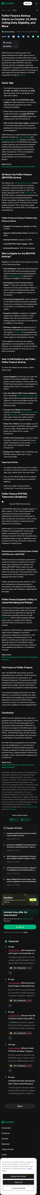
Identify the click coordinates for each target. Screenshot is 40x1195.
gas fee (6, 448)
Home (3, 10)
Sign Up (21, 935)
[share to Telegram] (23, 40)
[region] (18, 1176)
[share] (36, 10)
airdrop (29, 78)
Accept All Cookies (18, 1176)
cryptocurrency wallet (29, 415)
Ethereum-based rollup (10, 143)
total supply (29, 196)
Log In (25, 940)
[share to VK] (28, 40)
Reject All (18, 1182)
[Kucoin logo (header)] (7, 3)
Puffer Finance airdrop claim (14, 401)
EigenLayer (6, 623)
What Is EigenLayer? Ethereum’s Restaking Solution (20, 664)
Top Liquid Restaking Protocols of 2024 (18, 170)
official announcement (23, 186)
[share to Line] (33, 40)
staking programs (14, 279)
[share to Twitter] (13, 40)
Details (15, 10)
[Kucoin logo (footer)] (9, 1130)
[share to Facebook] (18, 40)
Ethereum (17, 335)
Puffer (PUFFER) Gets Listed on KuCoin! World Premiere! (18, 774)
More (19, 1114)
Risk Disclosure (11, 817)
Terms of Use (32, 815)
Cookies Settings (18, 1188)
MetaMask (15, 418)
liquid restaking (24, 140)
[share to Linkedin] (9, 40)
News (9, 10)
